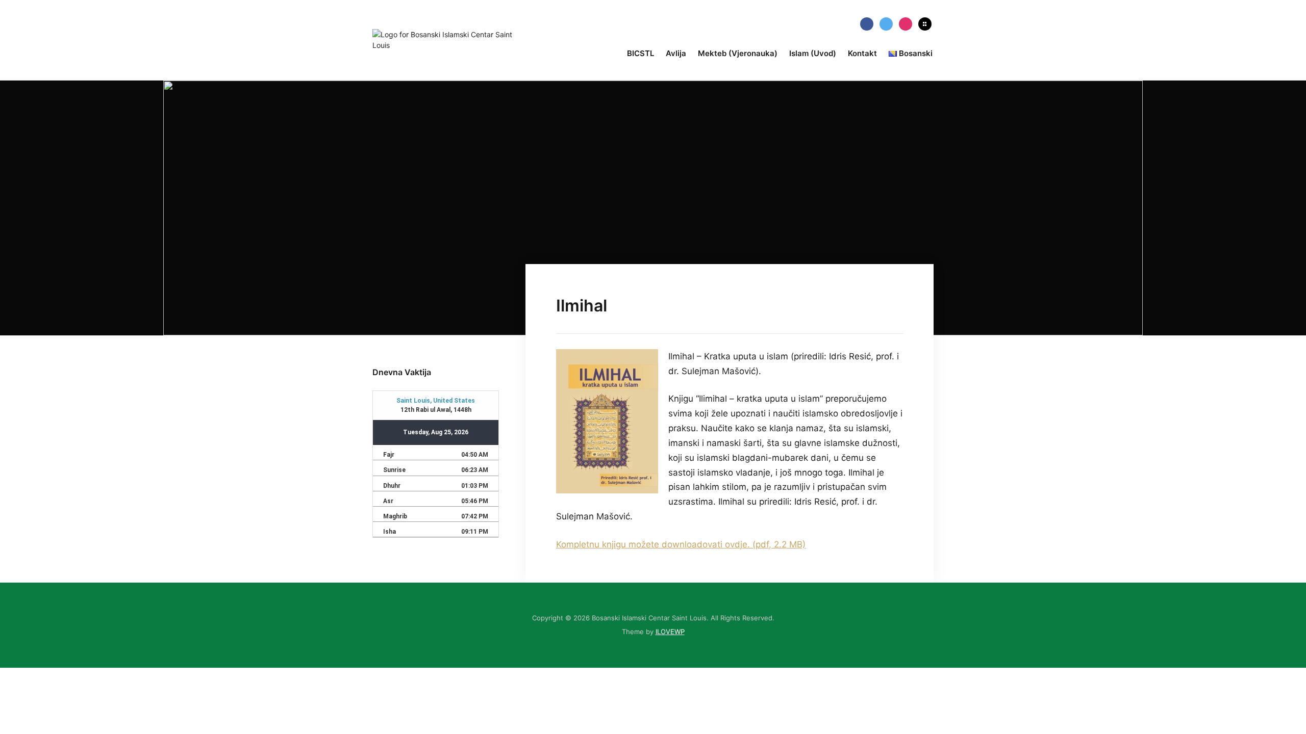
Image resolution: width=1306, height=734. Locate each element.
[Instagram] (905, 23)
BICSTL (640, 53)
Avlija (676, 53)
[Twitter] (886, 23)
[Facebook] (866, 23)
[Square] (925, 23)
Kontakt (862, 53)
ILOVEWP (670, 631)
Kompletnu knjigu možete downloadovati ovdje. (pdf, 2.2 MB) (681, 544)
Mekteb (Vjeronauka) (737, 53)
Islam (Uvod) (812, 53)
